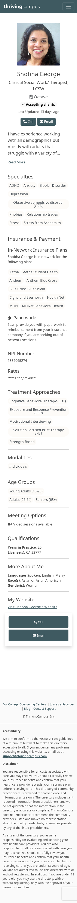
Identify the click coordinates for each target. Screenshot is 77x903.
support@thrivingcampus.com (25, 756)
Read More (16, 162)
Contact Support (44, 709)
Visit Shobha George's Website (32, 607)
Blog (27, 709)
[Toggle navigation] (68, 6)
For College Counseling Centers (25, 704)
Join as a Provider (62, 704)
